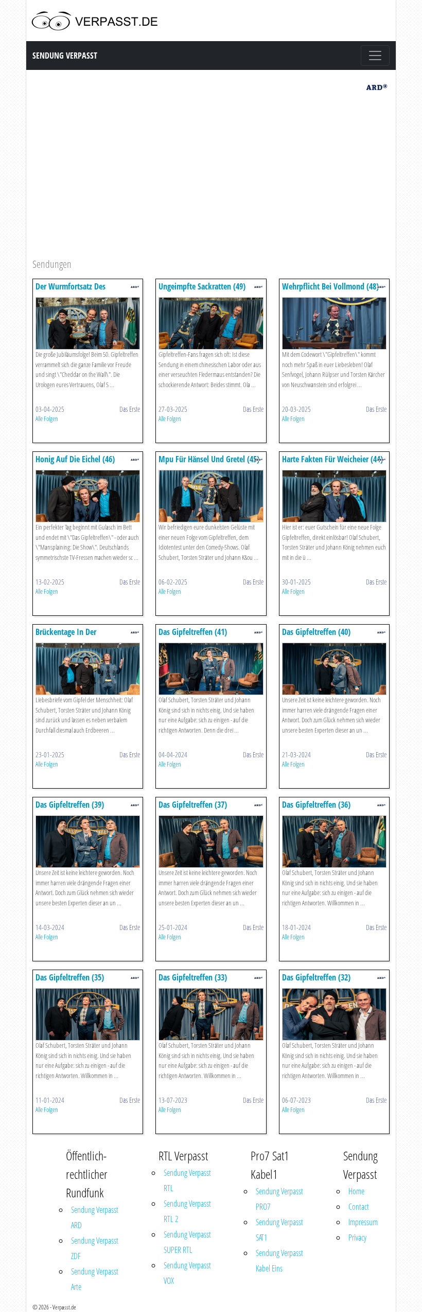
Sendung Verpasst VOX (187, 1273)
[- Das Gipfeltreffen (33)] (211, 1013)
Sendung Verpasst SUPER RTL (187, 1242)
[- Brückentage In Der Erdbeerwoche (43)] (88, 668)
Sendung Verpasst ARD (94, 1217)
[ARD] (377, 86)
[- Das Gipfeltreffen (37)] (211, 840)
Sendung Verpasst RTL (187, 1180)
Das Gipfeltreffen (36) (316, 804)
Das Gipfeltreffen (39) (70, 804)
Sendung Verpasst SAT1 (279, 1229)
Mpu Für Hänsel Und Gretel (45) (209, 459)
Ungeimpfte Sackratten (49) (202, 286)
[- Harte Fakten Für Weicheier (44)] (334, 495)
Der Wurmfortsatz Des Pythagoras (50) (71, 291)
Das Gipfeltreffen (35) (70, 977)
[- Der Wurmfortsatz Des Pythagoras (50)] (88, 322)
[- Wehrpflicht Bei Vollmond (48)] (334, 322)
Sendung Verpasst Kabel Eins (279, 1260)
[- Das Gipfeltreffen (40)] (334, 668)
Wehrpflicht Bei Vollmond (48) (330, 286)
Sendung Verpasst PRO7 (279, 1199)
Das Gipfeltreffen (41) (193, 631)
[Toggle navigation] (375, 55)
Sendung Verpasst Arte (94, 1279)
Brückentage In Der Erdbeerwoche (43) (66, 636)
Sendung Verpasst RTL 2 (187, 1211)
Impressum (363, 1222)
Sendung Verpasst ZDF (94, 1248)
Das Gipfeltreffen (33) (193, 977)
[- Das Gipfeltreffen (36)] (334, 840)
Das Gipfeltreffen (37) (193, 804)
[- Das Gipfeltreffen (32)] (334, 1013)
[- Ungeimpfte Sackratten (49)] (211, 322)
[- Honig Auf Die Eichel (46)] (88, 495)
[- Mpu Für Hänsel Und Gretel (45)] (211, 495)
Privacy (357, 1237)
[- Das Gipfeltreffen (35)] (88, 1013)
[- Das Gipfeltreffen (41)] (211, 668)
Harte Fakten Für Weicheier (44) (332, 459)
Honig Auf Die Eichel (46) (75, 459)
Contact (358, 1206)
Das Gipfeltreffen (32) (316, 977)
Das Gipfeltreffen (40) (316, 631)
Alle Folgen (47, 418)
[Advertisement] (211, 177)
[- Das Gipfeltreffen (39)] (88, 840)
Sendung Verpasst (64, 55)
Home (356, 1191)
